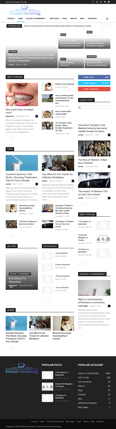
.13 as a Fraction (62, 288)
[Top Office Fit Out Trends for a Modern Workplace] (58, 163)
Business (12, 51)
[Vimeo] (104, 2)
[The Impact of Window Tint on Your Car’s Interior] (47, 224)
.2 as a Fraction (61, 253)
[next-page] (12, 138)
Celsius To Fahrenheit (20, 274)
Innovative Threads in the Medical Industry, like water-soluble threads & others (93, 128)
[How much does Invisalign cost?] (22, 94)
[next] (107, 26)
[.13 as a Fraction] (47, 290)
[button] (107, 18)
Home (42, 421)
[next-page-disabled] (84, 334)
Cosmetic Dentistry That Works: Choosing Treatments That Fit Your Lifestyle (21, 177)
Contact (34, 421)
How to (86, 421)
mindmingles (83, 306)
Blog (63, 34)
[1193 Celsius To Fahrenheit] (103, 225)
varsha (8, 184)
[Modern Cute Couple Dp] (47, 87)
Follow (105, 83)
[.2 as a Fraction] (47, 256)
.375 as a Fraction (62, 276)
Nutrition (92, 56)
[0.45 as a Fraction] (47, 267)
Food (79, 421)
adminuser (10, 116)
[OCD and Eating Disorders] (71, 58)
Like (106, 77)
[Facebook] (93, 2)
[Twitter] (101, 2)
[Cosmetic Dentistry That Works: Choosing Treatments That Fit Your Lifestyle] (22, 163)
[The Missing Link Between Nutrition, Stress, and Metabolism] (97, 58)
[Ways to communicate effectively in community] (94, 288)
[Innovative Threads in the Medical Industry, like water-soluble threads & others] (47, 208)
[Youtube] (108, 2)
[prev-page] (7, 138)
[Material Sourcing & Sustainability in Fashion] (11, 208)
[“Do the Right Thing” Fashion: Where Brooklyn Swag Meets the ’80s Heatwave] (47, 126)
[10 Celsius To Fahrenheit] (103, 253)
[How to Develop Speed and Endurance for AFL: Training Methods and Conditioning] (47, 98)
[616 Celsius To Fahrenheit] (22, 271)
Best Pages (70, 421)
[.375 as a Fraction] (47, 279)
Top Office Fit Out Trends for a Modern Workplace (39, 336)
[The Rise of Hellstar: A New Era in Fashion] (11, 224)
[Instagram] (97, 2)
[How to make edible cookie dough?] (47, 114)
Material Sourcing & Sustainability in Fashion (27, 208)
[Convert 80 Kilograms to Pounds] (103, 239)
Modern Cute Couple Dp (64, 84)
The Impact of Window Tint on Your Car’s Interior (64, 224)
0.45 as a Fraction (62, 265)
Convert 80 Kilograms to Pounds (83, 237)
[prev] (103, 26)
